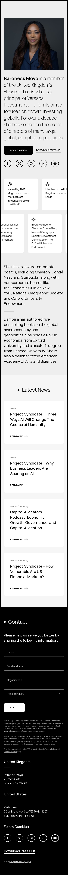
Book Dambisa (18, 150)
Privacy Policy (50, 749)
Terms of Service (10, 751)
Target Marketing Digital (20, 861)
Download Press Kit (48, 150)
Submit (14, 707)
